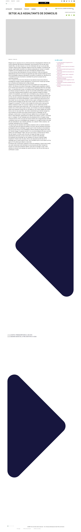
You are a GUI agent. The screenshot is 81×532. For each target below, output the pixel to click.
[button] (46, 9)
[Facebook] (64, 1)
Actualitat (9, 9)
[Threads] (72, 1)
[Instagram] (62, 1)
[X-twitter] (69, 1)
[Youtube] (74, 1)
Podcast (26, 9)
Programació (18, 9)
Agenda (33, 9)
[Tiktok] (67, 1)
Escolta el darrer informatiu (65, 8)
